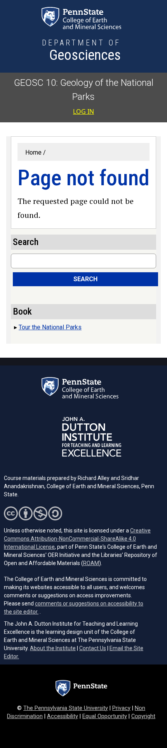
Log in (83, 111)
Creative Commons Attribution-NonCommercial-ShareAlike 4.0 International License (77, 538)
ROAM (91, 563)
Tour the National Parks (50, 327)
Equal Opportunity (104, 716)
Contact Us (92, 648)
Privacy (121, 708)
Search (85, 279)
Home (33, 152)
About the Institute (53, 648)
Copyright (143, 716)
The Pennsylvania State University (65, 708)
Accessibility (62, 716)
